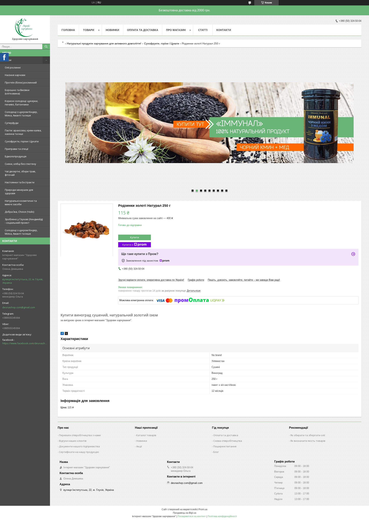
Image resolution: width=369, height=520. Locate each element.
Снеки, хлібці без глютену (20, 164)
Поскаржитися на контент (192, 516)
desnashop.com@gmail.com (18, 307)
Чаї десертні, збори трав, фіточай (20, 173)
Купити (134, 237)
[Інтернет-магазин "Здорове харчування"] (25, 27)
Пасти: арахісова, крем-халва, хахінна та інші (23, 132)
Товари (6, 60)
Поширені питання (224, 446)
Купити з (127, 244)
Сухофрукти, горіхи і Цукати (22, 141)
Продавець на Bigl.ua (184, 513)
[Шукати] (46, 46)
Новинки (112, 30)
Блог (216, 452)
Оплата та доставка (225, 435)
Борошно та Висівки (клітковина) (17, 91)
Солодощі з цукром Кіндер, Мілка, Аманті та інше (21, 113)
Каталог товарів (146, 435)
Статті (203, 30)
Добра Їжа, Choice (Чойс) (19, 211)
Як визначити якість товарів (307, 440)
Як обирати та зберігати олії (307, 435)
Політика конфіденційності (222, 516)
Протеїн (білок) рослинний (21, 82)
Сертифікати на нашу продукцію (79, 452)
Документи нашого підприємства (79, 446)
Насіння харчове (15, 75)
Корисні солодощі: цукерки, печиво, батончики (21, 102)
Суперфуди (11, 123)
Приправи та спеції (16, 149)
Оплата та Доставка (142, 30)
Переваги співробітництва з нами (80, 435)
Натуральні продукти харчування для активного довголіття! (104, 43)
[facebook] (62, 334)
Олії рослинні (13, 67)
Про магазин (176, 30)
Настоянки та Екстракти (19, 182)
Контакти (223, 30)
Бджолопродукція (15, 156)
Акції (139, 446)
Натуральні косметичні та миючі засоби (21, 202)
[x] (66, 334)
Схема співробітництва (227, 440)
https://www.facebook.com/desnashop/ (25, 343)
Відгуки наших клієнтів (72, 440)
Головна (68, 30)
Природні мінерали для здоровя (19, 191)
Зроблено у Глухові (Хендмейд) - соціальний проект (24, 221)
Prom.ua (203, 509)
